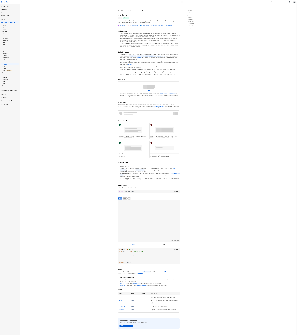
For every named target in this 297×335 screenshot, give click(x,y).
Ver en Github (145, 25)
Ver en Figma (123, 25)
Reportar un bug (170, 25)
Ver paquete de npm (158, 25)
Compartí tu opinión (127, 325)
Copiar (176, 191)
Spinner (130, 64)
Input (121, 283)
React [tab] (133, 244)
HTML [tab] (164, 244)
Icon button (122, 285)
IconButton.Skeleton (159, 56)
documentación (160, 271)
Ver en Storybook (134, 25)
